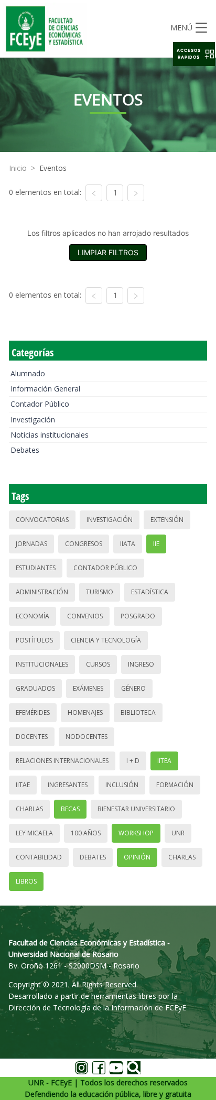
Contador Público (39, 404)
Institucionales (42, 664)
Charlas (29, 808)
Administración (42, 591)
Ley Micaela (34, 833)
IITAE (23, 784)
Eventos (53, 168)
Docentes (32, 736)
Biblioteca (138, 712)
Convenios (85, 616)
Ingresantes (68, 784)
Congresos (83, 543)
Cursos (98, 664)
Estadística (149, 591)
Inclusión (121, 784)
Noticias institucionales (49, 435)
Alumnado (27, 373)
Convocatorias (42, 519)
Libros (26, 881)
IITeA (164, 760)
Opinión (137, 857)
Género (133, 688)
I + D (132, 760)
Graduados (35, 688)
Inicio (18, 168)
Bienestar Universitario (136, 808)
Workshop (136, 833)
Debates (24, 450)
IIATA (127, 543)
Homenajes (85, 712)
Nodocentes (86, 736)
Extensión (166, 519)
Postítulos (34, 640)
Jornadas (31, 543)
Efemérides (33, 712)
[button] (194, 54)
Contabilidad (39, 857)
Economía (32, 616)
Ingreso (141, 664)
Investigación (32, 419)
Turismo (99, 591)
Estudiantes (36, 567)
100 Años (86, 833)
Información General (45, 389)
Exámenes (88, 688)
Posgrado (138, 616)
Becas (70, 808)
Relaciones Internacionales (62, 760)
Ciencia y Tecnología (106, 640)
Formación (174, 784)
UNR (178, 833)
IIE (156, 543)
